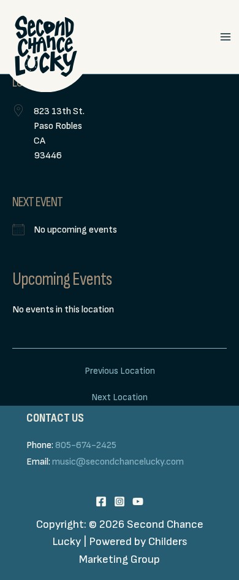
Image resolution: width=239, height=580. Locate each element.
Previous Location (120, 371)
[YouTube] (137, 501)
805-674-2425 (85, 445)
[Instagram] (119, 501)
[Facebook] (101, 501)
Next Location (119, 397)
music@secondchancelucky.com (118, 462)
